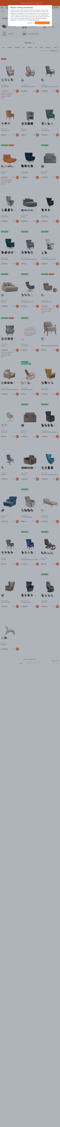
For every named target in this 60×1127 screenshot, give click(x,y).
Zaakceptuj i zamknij (42, 22)
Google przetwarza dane (34, 20)
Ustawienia (29, 22)
